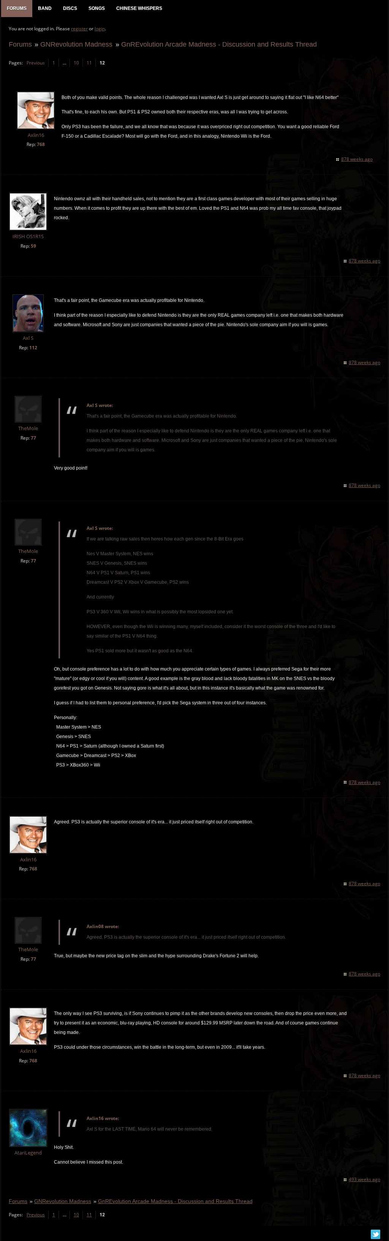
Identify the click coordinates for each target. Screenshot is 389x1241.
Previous (36, 63)
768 (41, 144)
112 (33, 347)
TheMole (28, 428)
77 (33, 438)
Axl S (28, 338)
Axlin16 (36, 135)
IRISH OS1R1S (28, 236)
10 (76, 63)
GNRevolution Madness (76, 44)
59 (33, 246)
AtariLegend (28, 1153)
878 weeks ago (357, 159)
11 (89, 63)
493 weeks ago (364, 1179)
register (79, 28)
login (100, 28)
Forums (20, 44)
